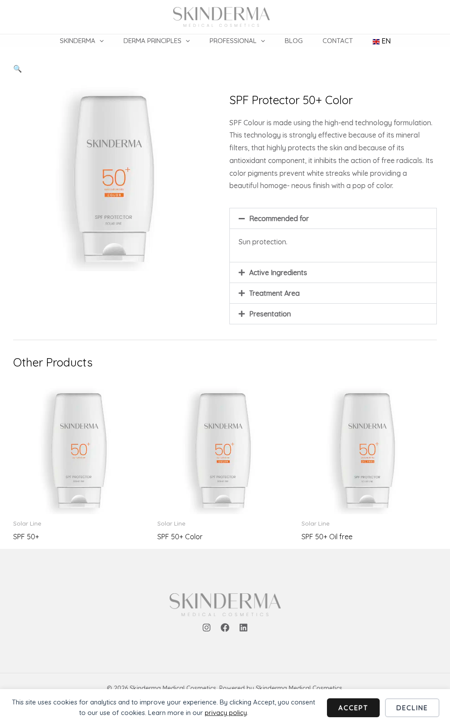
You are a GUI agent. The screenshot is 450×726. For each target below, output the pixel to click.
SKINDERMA (77, 40)
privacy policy (226, 712)
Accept (353, 708)
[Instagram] (206, 627)
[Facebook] (225, 627)
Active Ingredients (278, 272)
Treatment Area (274, 293)
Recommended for (279, 218)
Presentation (270, 313)
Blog (294, 40)
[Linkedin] (243, 627)
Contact (338, 40)
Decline (412, 708)
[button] (99, 40)
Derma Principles (152, 40)
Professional (233, 40)
